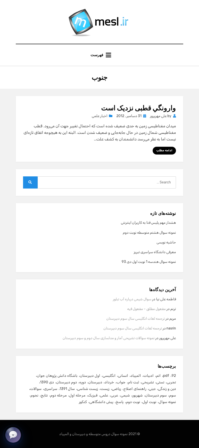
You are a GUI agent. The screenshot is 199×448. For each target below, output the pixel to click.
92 (174, 375)
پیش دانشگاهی (101, 402)
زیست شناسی (87, 389)
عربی (114, 395)
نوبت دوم (133, 402)
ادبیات (148, 375)
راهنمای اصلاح (135, 389)
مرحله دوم (58, 395)
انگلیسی (109, 375)
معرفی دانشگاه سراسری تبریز (155, 252)
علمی (104, 395)
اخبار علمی (99, 116)
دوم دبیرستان (66, 382)
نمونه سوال (167, 402)
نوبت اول (149, 402)
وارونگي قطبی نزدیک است (138, 108)
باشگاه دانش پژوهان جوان (57, 375)
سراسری (50, 389)
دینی (152, 389)
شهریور (137, 395)
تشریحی (147, 382)
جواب (120, 382)
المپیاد (136, 375)
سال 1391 (67, 389)
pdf (166, 375)
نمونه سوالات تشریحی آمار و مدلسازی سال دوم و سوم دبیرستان (109, 338)
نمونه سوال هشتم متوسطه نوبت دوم (149, 233)
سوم (172, 395)
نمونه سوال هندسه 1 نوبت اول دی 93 (149, 262)
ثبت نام (133, 382)
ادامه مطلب (164, 150)
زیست (104, 389)
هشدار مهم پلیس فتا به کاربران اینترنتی (148, 223)
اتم (158, 375)
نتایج (44, 395)
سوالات (35, 389)
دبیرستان (95, 382)
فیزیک (93, 395)
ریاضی (116, 389)
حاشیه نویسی (166, 242)
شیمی (125, 395)
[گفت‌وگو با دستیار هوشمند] (13, 435)
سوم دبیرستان (156, 395)
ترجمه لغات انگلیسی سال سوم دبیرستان (135, 319)
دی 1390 (47, 382)
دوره (82, 382)
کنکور (83, 402)
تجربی (171, 382)
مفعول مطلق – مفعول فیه (146, 309)
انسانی (123, 375)
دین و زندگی (167, 389)
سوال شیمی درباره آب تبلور (132, 299)
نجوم (34, 395)
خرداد (109, 382)
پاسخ (120, 402)
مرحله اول (77, 395)
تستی (160, 382)
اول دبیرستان (90, 375)
